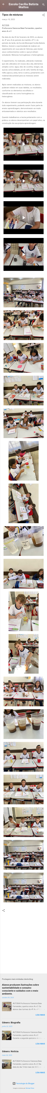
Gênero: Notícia (10, 1051)
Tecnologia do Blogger (25, 1083)
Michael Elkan (30, 1088)
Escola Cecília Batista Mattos (23, 5)
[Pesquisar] (43, 5)
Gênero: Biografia (11, 1022)
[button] (43, 15)
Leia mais (40, 1015)
